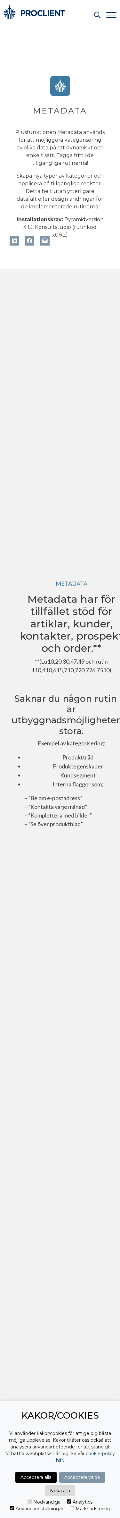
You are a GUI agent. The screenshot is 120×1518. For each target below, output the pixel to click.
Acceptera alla (36, 1477)
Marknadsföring (93, 1509)
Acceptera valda (82, 1477)
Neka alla (60, 1491)
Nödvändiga (46, 1502)
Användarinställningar (39, 1509)
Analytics (82, 1502)
